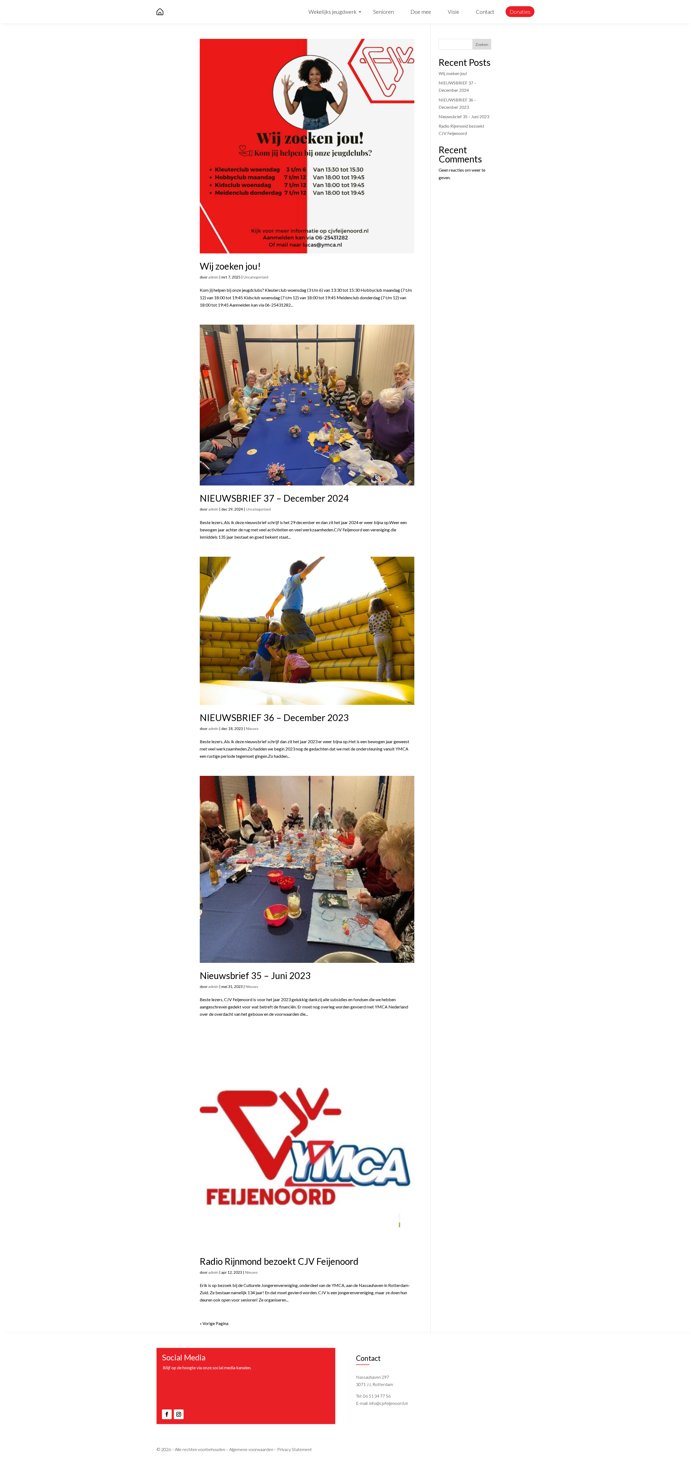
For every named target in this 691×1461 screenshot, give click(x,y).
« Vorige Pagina (214, 1323)
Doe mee (421, 11)
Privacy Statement (294, 1449)
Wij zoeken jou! (230, 265)
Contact (485, 11)
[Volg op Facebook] (167, 1414)
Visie (453, 11)
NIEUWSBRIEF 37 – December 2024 (274, 498)
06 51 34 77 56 (377, 1395)
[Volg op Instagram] (179, 1414)
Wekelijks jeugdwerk (333, 11)
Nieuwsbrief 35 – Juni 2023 (255, 975)
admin (213, 277)
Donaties (520, 11)
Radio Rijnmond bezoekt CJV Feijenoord (279, 1261)
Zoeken (481, 44)
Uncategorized (255, 277)
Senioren (383, 11)
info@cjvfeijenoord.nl (388, 1403)
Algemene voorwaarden (251, 1449)
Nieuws (252, 728)
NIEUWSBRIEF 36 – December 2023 (274, 717)
